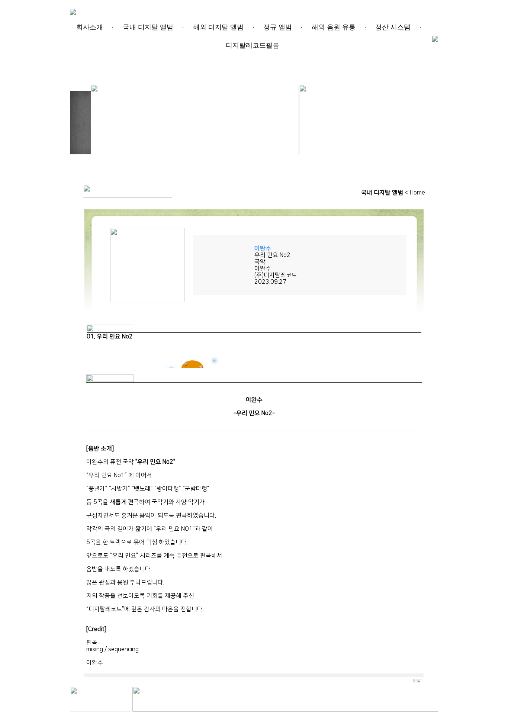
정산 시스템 (393, 27)
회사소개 (89, 27)
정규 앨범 (277, 27)
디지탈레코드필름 (252, 45)
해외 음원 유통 (334, 27)
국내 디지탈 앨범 (148, 27)
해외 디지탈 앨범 (218, 27)
